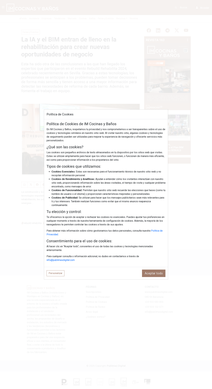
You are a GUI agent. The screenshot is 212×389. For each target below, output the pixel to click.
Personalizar (55, 273)
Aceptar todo (154, 273)
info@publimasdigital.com (61, 260)
